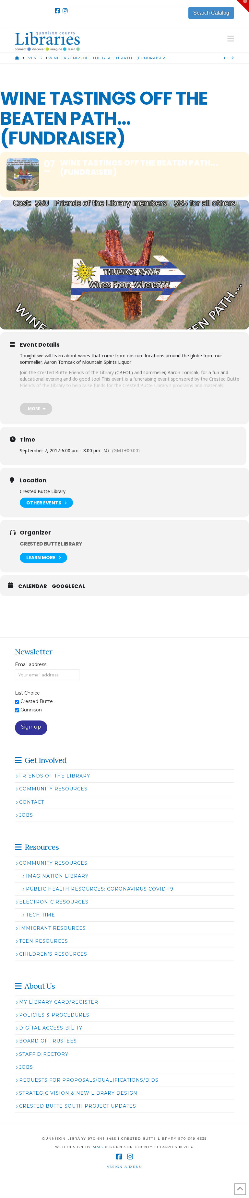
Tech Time (40, 915)
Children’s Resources (53, 954)
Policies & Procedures (54, 1015)
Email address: (31, 664)
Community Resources (53, 789)
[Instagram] (65, 11)
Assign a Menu (124, 1167)
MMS (98, 1147)
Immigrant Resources (52, 928)
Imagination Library (57, 876)
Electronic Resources (54, 902)
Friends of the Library (54, 776)
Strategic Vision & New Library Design (78, 1093)
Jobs (26, 815)
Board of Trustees (48, 1041)
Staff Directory (43, 1054)
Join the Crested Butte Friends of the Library (67, 372)
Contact (31, 802)
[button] (230, 39)
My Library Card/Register (58, 1002)
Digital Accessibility (50, 1028)
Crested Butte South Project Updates (77, 1106)
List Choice (27, 693)
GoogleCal (68, 586)
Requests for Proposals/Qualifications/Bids (89, 1080)
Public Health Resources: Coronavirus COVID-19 (99, 889)
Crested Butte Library (51, 543)
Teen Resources (43, 941)
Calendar (32, 586)
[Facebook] (57, 11)
